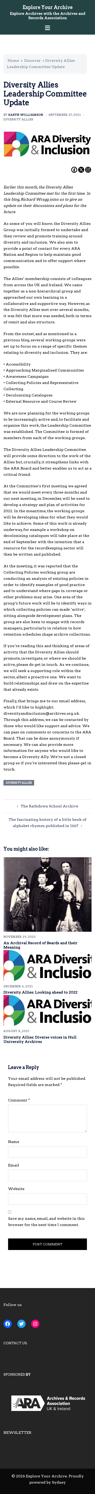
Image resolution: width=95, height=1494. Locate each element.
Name (13, 1142)
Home (13, 60)
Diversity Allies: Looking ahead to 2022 (40, 992)
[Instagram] (88, 170)
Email (13, 1165)
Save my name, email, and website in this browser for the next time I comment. (46, 1221)
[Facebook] (74, 170)
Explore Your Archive (48, 7)
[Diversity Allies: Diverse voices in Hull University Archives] (47, 1010)
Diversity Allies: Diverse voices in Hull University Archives (40, 1039)
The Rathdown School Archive (49, 806)
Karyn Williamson (25, 114)
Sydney (59, 1482)
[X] (81, 170)
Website (16, 1189)
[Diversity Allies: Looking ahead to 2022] (47, 965)
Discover (32, 60)
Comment (19, 1100)
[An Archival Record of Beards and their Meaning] (47, 894)
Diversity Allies (18, 119)
